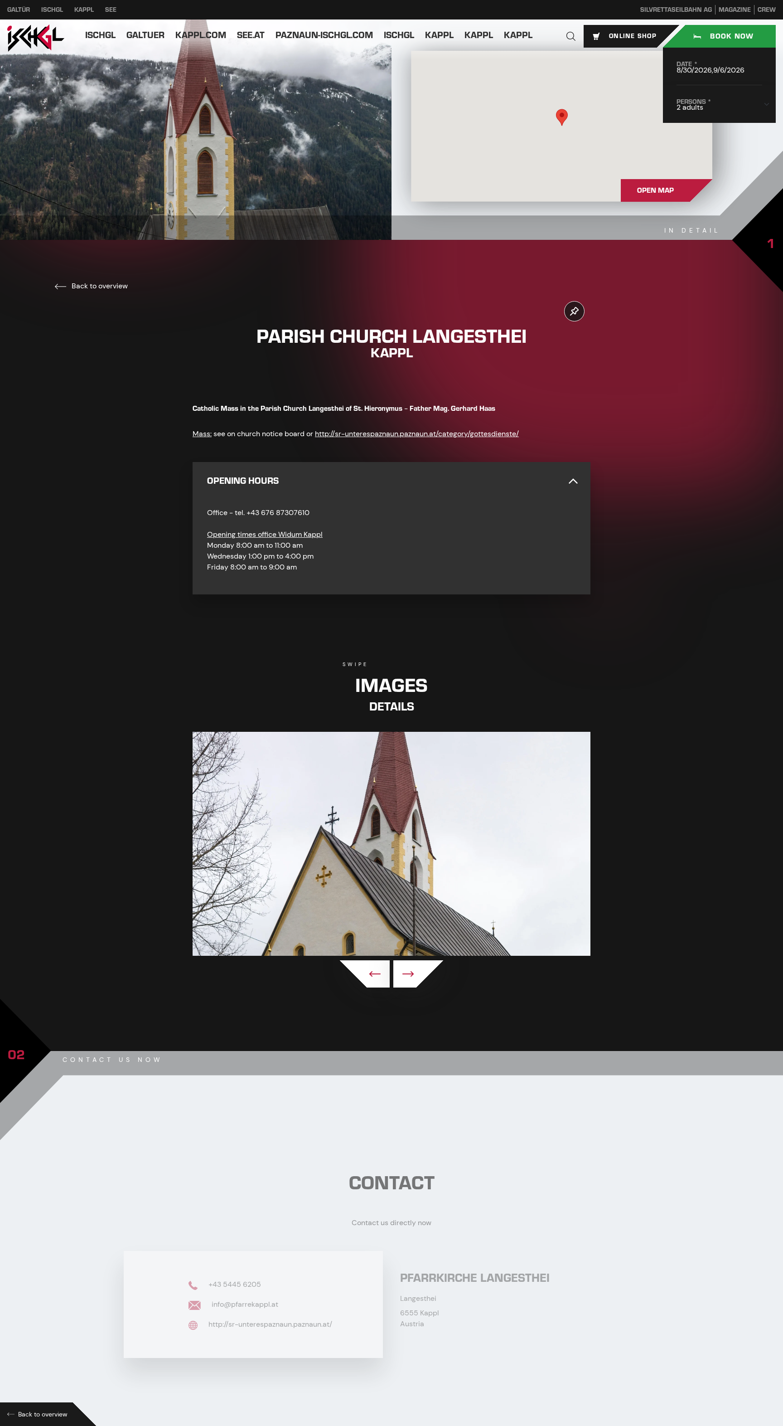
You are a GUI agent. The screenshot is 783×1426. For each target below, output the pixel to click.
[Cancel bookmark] (574, 311)
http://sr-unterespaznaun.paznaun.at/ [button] (269, 1324)
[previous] (365, 974)
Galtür (18, 9)
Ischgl (52, 9)
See (110, 9)
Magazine (735, 10)
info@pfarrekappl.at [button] (244, 1304)
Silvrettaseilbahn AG (676, 10)
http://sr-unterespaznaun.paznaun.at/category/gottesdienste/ (417, 433)
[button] (571, 36)
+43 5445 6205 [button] (234, 1284)
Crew (767, 10)
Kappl (84, 9)
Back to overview (99, 286)
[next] (418, 974)
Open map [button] (655, 190)
